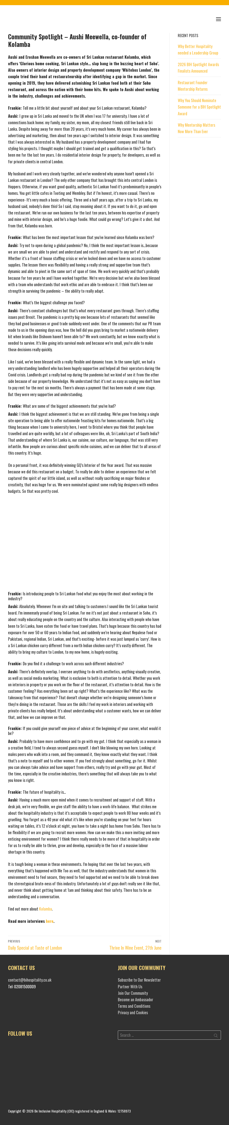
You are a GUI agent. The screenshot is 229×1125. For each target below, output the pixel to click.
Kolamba (45, 909)
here (49, 921)
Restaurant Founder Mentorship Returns (193, 86)
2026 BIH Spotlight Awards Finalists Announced (198, 67)
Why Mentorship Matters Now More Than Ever (196, 128)
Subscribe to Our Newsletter (139, 980)
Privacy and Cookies (133, 1012)
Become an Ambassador (135, 999)
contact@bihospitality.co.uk (29, 980)
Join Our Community (133, 993)
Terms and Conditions (134, 1006)
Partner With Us (130, 986)
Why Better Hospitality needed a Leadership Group (198, 49)
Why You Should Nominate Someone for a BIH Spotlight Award (199, 106)
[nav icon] (218, 19)
